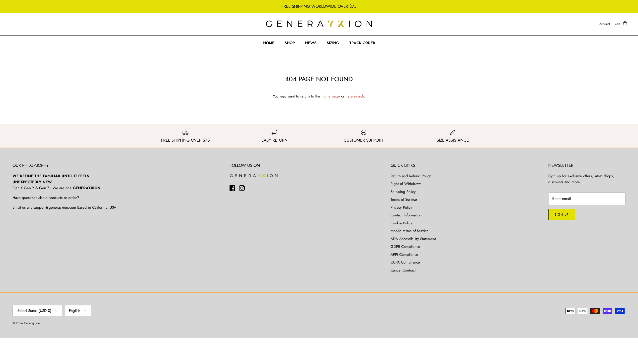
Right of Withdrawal (406, 183)
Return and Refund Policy (411, 176)
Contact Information (406, 215)
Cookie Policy (401, 223)
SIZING (333, 43)
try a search (355, 96)
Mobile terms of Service (410, 231)
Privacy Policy (401, 207)
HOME (268, 43)
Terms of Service (404, 199)
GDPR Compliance (405, 246)
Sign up (562, 214)
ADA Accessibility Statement (413, 239)
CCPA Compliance (405, 262)
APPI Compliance (404, 254)
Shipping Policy (403, 191)
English (74, 310)
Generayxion (32, 323)
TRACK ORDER (362, 43)
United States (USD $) (33, 310)
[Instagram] (242, 188)
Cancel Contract (403, 270)
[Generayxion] (319, 24)
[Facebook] (232, 188)
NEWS (311, 43)
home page (330, 96)
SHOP (290, 43)
